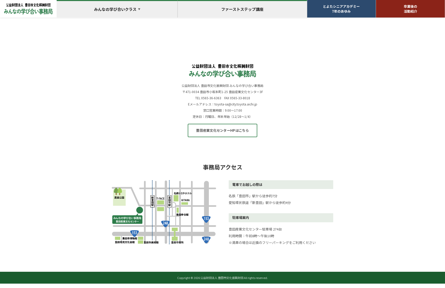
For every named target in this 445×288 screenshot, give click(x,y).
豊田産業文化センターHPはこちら (222, 130)
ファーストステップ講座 (242, 9)
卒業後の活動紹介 (410, 9)
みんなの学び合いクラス (117, 9)
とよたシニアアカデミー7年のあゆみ (341, 9)
